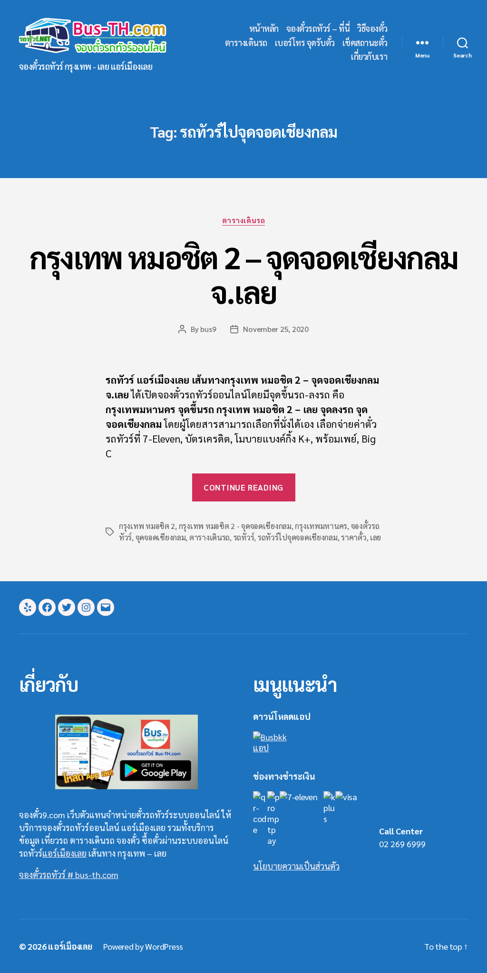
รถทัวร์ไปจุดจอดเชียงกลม (298, 537)
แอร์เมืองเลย (64, 853)
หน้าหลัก (264, 28)
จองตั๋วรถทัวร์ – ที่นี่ (318, 28)
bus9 (208, 329)
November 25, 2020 (275, 329)
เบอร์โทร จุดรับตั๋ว (305, 43)
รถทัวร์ (244, 537)
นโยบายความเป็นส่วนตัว (296, 865)
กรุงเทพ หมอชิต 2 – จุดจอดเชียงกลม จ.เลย (243, 274)
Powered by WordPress (143, 946)
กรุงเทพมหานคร (321, 526)
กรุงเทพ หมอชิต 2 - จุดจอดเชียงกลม (235, 526)
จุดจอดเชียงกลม (161, 537)
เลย (375, 537)
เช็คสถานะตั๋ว (365, 43)
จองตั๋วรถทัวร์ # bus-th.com (68, 874)
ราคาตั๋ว (353, 537)
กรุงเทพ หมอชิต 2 (147, 526)
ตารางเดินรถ (246, 43)
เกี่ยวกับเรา (369, 56)
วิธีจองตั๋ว (372, 28)
